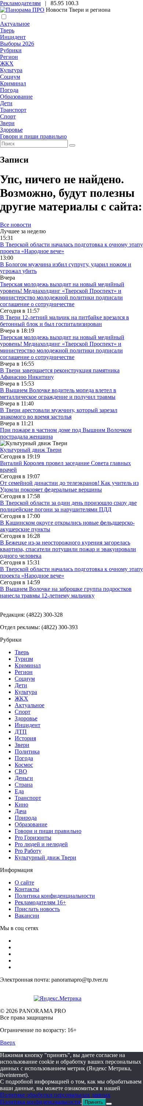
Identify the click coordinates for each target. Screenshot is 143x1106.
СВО (21, 771)
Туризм (24, 659)
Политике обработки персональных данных (55, 1095)
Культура (11, 70)
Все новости (15, 224)
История (25, 738)
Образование (16, 96)
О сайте (24, 882)
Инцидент (13, 37)
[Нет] (109, 1104)
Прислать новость (37, 909)
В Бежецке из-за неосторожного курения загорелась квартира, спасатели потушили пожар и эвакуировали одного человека (68, 549)
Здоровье (11, 130)
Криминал (13, 83)
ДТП (21, 732)
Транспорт (13, 110)
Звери (7, 123)
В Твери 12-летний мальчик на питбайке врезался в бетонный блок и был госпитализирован (64, 320)
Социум (10, 77)
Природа (26, 818)
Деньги (24, 778)
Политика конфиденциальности (55, 896)
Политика (27, 751)
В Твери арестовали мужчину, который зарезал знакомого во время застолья (58, 413)
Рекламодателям (20, 3)
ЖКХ (7, 63)
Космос (24, 765)
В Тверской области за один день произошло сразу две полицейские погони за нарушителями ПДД (68, 506)
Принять (94, 1102)
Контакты (27, 889)
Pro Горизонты (33, 837)
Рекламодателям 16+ (40, 902)
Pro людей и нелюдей (41, 844)
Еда (19, 791)
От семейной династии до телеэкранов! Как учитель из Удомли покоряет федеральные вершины (69, 486)
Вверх (7, 1042)
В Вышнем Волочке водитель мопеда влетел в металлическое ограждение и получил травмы (58, 393)
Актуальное (15, 24)
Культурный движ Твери (45, 857)
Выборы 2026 (17, 43)
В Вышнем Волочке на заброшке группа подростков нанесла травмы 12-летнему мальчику (66, 592)
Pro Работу (28, 851)
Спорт (8, 116)
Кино (21, 804)
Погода (9, 90)
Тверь (7, 30)
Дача (20, 811)
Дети (6, 103)
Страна (24, 784)
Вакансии (27, 915)
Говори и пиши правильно (33, 136)
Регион (9, 57)
